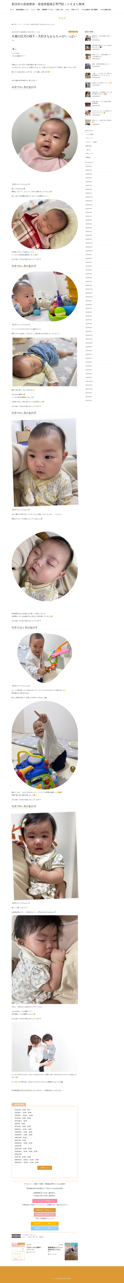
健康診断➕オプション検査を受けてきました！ (55, 1249)
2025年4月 (89, 227)
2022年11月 (89, 339)
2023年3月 (89, 323)
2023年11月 (89, 293)
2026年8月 (89, 166)
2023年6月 (89, 312)
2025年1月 (89, 239)
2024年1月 (89, 285)
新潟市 (30, 1237)
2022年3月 (89, 370)
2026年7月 (89, 170)
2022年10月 (89, 343)
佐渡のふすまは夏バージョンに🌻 (102, 83)
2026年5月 (89, 178)
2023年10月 (89, 297)
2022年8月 (89, 350)
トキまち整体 (73, 31)
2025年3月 (89, 231)
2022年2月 (89, 373)
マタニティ (24, 1237)
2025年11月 (89, 201)
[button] (44, 1168)
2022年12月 (89, 335)
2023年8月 (89, 304)
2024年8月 (89, 258)
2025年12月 (89, 197)
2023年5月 (89, 316)
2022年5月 (89, 362)
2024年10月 (89, 251)
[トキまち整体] (18, 1249)
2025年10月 (89, 204)
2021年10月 (89, 389)
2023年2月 (89, 327)
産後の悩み (89, 146)
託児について (33, 1234)
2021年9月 (89, 393)
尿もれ (89, 149)
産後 (34, 1237)
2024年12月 (89, 243)
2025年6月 (89, 220)
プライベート (89, 138)
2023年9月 (89, 300)
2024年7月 (89, 262)
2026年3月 (89, 185)
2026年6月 (89, 174)
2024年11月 (89, 247)
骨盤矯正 (41, 1237)
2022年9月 (89, 346)
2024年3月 (89, 277)
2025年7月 (89, 216)
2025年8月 (89, 212)
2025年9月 (89, 208)
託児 (37, 1237)
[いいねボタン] (13, 49)
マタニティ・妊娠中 (91, 142)
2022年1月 (89, 377)
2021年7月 (89, 400)
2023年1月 (89, 331)
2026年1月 (89, 193)
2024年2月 (89, 281)
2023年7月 (89, 308)
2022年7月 (89, 354)
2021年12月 (89, 381)
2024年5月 (89, 270)
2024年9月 (89, 254)
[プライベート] (71, 1251)
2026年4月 (89, 181)
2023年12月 (89, 289)
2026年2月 (89, 189)
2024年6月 (89, 266)
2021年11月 (89, 385)
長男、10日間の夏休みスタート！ (101, 64)
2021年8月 (89, 396)
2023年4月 (89, 320)
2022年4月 (89, 366)
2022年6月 (89, 358)
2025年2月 (89, 235)
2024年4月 (89, 274)
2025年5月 (89, 224)
